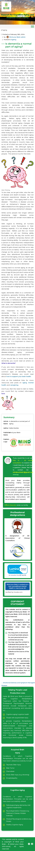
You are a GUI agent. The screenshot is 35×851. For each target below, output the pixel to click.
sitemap (16, 474)
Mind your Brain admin (17, 37)
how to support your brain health (18, 376)
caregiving (14, 385)
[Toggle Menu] (32, 26)
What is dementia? (8, 363)
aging (24, 383)
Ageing (13, 40)
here (3, 393)
